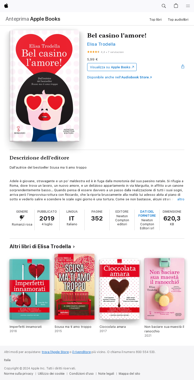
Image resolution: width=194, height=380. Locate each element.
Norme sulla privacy (18, 373)
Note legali (106, 373)
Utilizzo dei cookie (51, 373)
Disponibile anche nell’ (118, 77)
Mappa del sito (129, 373)
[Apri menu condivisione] (183, 67)
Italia (7, 360)
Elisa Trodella (101, 44)
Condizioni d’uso (81, 373)
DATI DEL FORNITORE (147, 213)
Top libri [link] (155, 19)
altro (180, 199)
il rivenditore (81, 352)
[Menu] (188, 6)
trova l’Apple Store (55, 352)
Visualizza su (110, 67)
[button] (164, 6)
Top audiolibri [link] (178, 19)
